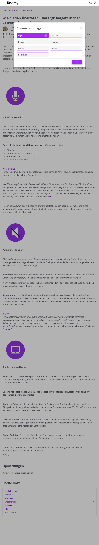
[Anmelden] (95, 3)
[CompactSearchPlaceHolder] (90, 3)
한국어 (54, 48)
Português (22, 54)
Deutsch (21, 42)
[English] (13, 3)
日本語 (21, 48)
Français (55, 42)
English (21, 35)
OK (77, 62)
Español (55, 35)
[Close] (80, 28)
